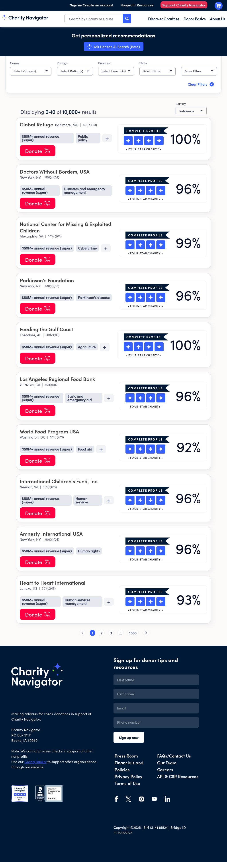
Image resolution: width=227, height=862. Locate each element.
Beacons (104, 63)
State (143, 63)
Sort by (181, 103)
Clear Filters (197, 84)
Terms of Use (127, 783)
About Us (217, 18)
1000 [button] (133, 632)
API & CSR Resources (177, 776)
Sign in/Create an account (91, 5)
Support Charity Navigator (183, 4)
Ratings (62, 63)
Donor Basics (195, 18)
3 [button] (111, 632)
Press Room (126, 756)
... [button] (120, 632)
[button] (30, 71)
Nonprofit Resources (136, 5)
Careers (165, 769)
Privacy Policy (128, 776)
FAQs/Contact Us (174, 756)
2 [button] (102, 632)
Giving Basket (35, 761)
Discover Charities (163, 18)
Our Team (166, 762)
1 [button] (92, 632)
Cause (14, 63)
